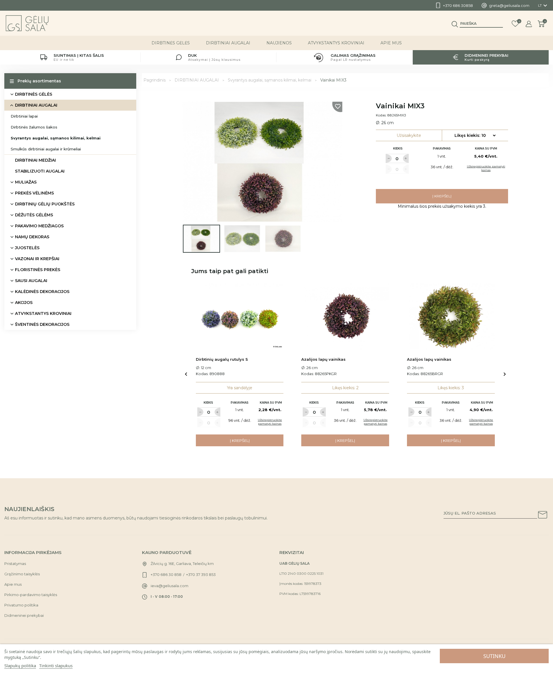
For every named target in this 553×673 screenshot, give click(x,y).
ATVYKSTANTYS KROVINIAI (336, 43)
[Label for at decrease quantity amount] (388, 158)
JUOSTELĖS (27, 247)
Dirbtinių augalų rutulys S (222, 359)
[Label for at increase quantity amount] (406, 158)
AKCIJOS (24, 302)
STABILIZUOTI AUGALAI (40, 171)
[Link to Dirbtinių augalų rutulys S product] (240, 316)
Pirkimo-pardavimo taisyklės (30, 594)
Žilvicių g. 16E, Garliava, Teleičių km (182, 563)
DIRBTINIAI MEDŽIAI (35, 160)
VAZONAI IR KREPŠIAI (37, 258)
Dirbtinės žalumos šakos (34, 127)
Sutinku (494, 656)
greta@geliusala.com (509, 5)
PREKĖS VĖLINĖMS (34, 193)
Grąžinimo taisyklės (22, 574)
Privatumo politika (21, 605)
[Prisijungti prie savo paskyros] (529, 24)
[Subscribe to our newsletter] (542, 515)
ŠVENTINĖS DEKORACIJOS (42, 324)
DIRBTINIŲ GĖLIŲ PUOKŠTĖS (45, 204)
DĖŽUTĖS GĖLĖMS (34, 215)
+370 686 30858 (458, 5)
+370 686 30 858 (166, 574)
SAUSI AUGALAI (31, 280)
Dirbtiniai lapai (24, 116)
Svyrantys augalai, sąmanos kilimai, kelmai (56, 138)
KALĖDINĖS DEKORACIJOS (42, 291)
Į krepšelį (442, 196)
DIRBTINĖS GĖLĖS (170, 43)
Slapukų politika (20, 665)
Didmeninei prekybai (24, 615)
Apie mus (391, 43)
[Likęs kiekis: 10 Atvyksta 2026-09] (475, 135)
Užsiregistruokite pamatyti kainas (486, 168)
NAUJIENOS (279, 43)
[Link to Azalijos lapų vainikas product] (345, 316)
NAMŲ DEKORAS (32, 236)
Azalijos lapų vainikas (323, 359)
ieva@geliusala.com (169, 585)
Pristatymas (15, 563)
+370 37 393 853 (201, 574)
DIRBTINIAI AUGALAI (228, 43)
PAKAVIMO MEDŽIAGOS (39, 225)
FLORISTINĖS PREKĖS (37, 269)
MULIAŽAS (26, 182)
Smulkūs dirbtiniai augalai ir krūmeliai (46, 149)
